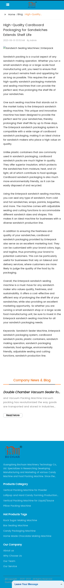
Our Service (10, 566)
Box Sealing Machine (15, 525)
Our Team (9, 561)
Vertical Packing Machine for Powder (25, 490)
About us (8, 551)
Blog (20, 14)
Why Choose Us (12, 556)
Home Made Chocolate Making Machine (27, 536)
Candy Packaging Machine (19, 531)
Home (11, 14)
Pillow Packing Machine (17, 506)
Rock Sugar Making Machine (20, 520)
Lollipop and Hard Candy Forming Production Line (30, 495)
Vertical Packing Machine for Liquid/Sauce (28, 500)
